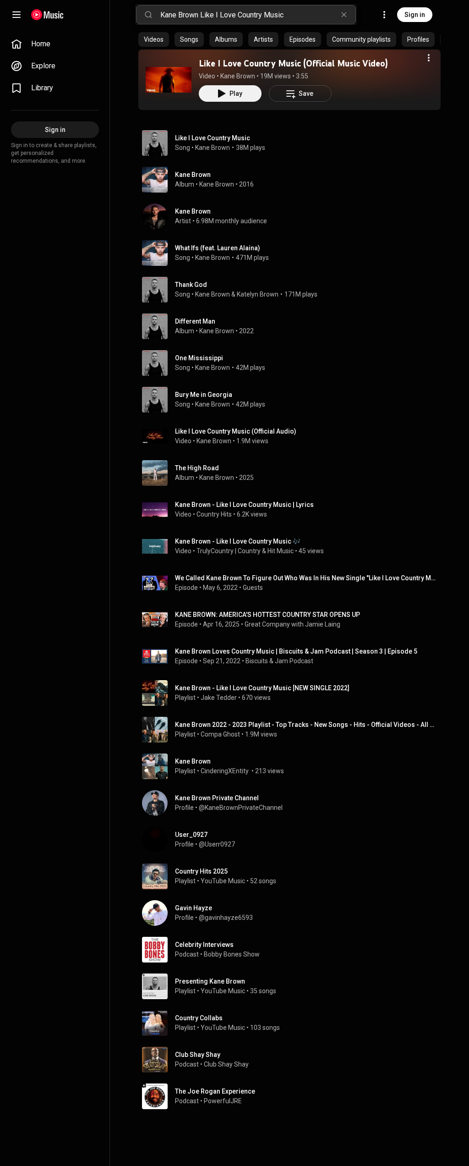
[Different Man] (293, 326)
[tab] (153, 39)
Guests (253, 587)
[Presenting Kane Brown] (293, 986)
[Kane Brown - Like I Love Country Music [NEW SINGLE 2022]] (293, 693)
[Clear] (344, 14)
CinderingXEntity (225, 771)
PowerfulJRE (223, 1101)
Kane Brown (237, 76)
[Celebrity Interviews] (293, 949)
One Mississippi (199, 358)
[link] (55, 44)
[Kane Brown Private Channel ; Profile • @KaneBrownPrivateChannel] (293, 803)
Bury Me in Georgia (203, 394)
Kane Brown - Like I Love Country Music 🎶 (237, 541)
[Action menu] (428, 58)
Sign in (414, 14)
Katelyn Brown (257, 294)
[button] (168, 80)
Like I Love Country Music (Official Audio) (235, 431)
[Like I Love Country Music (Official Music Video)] (168, 80)
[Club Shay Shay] (293, 1059)
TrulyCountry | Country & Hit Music (245, 551)
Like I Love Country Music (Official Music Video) (293, 63)
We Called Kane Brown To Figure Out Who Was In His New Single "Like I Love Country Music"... (306, 578)
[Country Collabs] (293, 1023)
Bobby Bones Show (232, 954)
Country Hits (214, 514)
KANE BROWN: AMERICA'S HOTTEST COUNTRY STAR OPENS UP (267, 614)
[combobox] (257, 15)
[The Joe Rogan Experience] (293, 1096)
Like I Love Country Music (212, 138)
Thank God (191, 284)
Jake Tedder (219, 697)
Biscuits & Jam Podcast (279, 661)
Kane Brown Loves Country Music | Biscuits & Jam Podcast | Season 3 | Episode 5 (296, 651)
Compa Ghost (220, 734)
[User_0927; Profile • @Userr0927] (293, 839)
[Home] (47, 14)
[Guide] (16, 14)
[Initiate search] (148, 14)
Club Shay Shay (226, 1064)
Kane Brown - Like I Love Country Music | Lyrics (244, 504)
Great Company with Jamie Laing (292, 624)
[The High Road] (293, 473)
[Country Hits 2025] (293, 876)
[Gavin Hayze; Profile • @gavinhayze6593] (293, 913)
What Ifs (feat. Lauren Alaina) (217, 248)
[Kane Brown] (293, 179)
